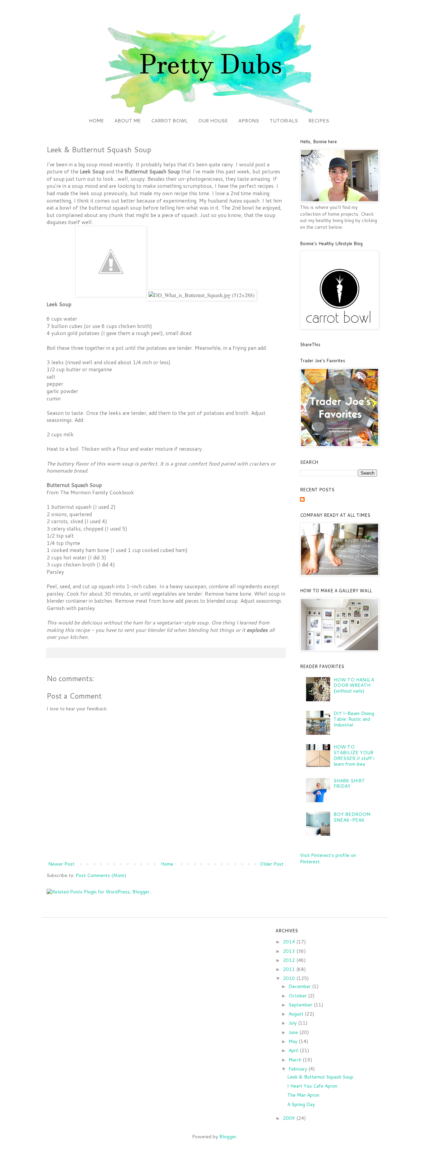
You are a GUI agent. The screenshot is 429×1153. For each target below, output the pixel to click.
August (297, 1013)
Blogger (227, 1136)
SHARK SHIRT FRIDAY (349, 783)
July (293, 1023)
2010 (289, 978)
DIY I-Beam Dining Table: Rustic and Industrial (353, 719)
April (294, 1050)
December (300, 986)
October (298, 995)
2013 (289, 951)
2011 (289, 969)
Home (167, 864)
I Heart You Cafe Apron (312, 1086)
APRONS (248, 120)
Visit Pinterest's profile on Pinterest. (328, 858)
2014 (289, 941)
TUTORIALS (283, 120)
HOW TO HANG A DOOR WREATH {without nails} (353, 685)
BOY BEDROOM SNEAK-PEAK (351, 817)
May (294, 1041)
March (296, 1059)
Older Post (272, 864)
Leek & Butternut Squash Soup (320, 1077)
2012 (289, 960)
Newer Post (61, 864)
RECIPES (318, 120)
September (301, 1004)
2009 (289, 1118)
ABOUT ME (127, 120)
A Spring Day (301, 1104)
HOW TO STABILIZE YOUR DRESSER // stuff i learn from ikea (353, 755)
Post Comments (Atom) (101, 875)
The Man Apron (303, 1095)
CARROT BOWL (169, 120)
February (298, 1068)
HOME (96, 120)
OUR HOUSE (213, 120)
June (294, 1032)
